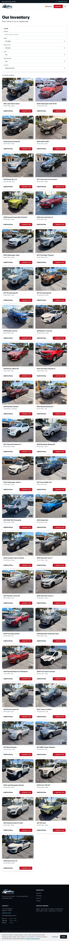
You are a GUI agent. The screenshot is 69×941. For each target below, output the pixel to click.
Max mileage (7, 58)
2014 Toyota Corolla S (44, 709)
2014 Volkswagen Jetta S (12, 482)
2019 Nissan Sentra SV (11, 709)
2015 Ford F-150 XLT (43, 785)
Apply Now (58, 6)
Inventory (38, 893)
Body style (7, 45)
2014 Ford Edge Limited (11, 634)
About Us (38, 898)
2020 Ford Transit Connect (46, 671)
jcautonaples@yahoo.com (9, 915)
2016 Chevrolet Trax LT (44, 558)
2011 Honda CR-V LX (10, 179)
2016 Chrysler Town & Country (13, 558)
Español (48, 6)
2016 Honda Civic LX (10, 861)
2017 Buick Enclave (9, 747)
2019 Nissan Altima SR (11, 369)
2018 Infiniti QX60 (43, 141)
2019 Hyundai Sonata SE (11, 141)
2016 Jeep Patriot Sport (11, 104)
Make (5, 38)
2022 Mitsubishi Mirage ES (46, 444)
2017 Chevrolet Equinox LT (12, 444)
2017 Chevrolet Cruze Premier (47, 179)
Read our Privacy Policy (33, 938)
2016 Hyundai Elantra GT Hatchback (15, 671)
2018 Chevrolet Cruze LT (45, 596)
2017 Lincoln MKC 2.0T (44, 482)
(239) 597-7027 (62, 1)
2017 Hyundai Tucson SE (11, 596)
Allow (63, 937)
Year (5, 51)
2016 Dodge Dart (42, 520)
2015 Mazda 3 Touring (44, 331)
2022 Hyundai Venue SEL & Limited (15, 217)
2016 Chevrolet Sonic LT (45, 217)
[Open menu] (65, 6)
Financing (38, 895)
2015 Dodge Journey (10, 331)
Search (6, 31)
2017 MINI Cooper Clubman (46, 747)
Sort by (6, 65)
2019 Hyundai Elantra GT (45, 406)
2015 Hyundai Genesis (10, 406)
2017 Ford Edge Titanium (45, 255)
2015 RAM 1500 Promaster (12, 520)
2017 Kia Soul (41, 823)
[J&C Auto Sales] (7, 6)
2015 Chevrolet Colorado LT (46, 369)
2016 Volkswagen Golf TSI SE (47, 104)
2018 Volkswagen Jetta (11, 255)
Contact (38, 901)
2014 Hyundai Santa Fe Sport (13, 823)
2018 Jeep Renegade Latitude (13, 785)
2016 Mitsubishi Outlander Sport (48, 634)
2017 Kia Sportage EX (10, 293)
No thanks (55, 937)
